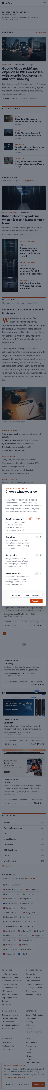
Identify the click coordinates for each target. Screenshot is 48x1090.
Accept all (36, 601)
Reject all (16, 595)
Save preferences (33, 595)
